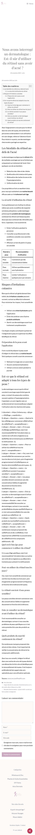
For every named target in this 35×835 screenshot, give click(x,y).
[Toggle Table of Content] (29, 86)
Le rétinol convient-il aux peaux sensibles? (17, 113)
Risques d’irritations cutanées (13, 93)
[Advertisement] (17, 26)
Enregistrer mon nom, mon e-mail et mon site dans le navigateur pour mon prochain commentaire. (18, 745)
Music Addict (17, 817)
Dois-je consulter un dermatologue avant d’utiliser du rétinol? (18, 117)
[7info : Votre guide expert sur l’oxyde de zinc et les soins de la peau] (3, 3)
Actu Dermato (8, 682)
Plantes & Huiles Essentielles (17, 779)
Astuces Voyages (17, 813)
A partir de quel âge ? (17, 810)
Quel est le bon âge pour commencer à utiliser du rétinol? (19, 106)
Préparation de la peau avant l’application (16, 97)
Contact (23, 825)
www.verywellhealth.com (16, 678)
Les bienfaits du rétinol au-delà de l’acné (16, 89)
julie (23, 73)
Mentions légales (15, 825)
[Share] (29, 830)
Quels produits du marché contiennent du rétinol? (19, 121)
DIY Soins (17, 783)
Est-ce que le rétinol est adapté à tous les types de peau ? (16, 102)
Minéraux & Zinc (17, 775)
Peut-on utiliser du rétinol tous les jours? (19, 109)
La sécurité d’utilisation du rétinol (17, 91)
